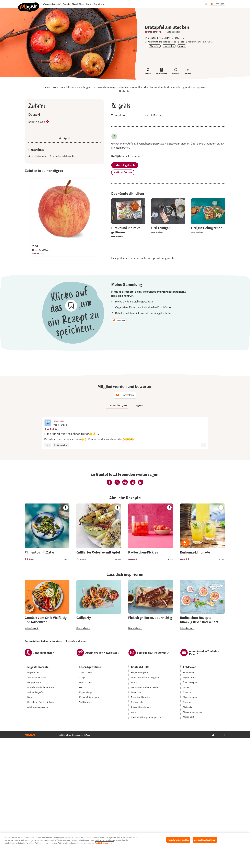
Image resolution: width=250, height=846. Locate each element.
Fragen (138, 405)
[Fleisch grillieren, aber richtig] (150, 605)
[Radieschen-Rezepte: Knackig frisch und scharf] (202, 605)
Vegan (182, 46)
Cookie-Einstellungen (141, 707)
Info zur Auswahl (47, 122)
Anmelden (220, 4)
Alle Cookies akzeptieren (204, 839)
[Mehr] (203, 445)
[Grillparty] (98, 605)
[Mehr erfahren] (128, 232)
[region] (125, 839)
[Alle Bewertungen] (151, 32)
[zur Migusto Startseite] (28, 4)
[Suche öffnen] (206, 4)
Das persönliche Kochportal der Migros (43, 641)
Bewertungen (117, 405)
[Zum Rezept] (47, 532)
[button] (47, 423)
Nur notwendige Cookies (178, 839)
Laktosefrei (169, 46)
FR (219, 734)
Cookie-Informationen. (104, 843)
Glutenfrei (154, 46)
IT (224, 734)
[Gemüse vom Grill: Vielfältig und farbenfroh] (47, 605)
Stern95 (59, 421)
